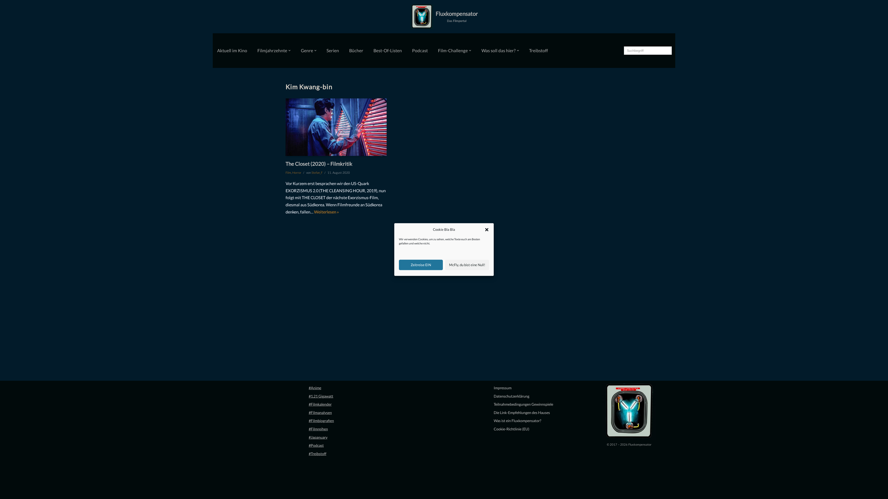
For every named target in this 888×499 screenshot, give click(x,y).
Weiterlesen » (326, 211)
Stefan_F (317, 172)
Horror (296, 172)
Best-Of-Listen (387, 50)
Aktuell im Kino (232, 50)
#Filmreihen (318, 429)
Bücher (356, 50)
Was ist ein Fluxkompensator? (517, 420)
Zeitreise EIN (421, 265)
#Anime (315, 388)
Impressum (503, 388)
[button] (486, 229)
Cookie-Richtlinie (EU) (511, 429)
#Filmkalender (320, 404)
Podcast (420, 50)
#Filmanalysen (320, 412)
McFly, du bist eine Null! (467, 265)
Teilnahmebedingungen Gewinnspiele (523, 404)
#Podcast (316, 445)
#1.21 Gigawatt (321, 396)
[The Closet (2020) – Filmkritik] (336, 127)
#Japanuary (318, 437)
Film (288, 172)
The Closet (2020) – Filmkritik (319, 164)
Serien (333, 50)
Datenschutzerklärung (511, 396)
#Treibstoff (317, 453)
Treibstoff (538, 50)
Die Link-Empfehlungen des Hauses (522, 412)
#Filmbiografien (321, 420)
